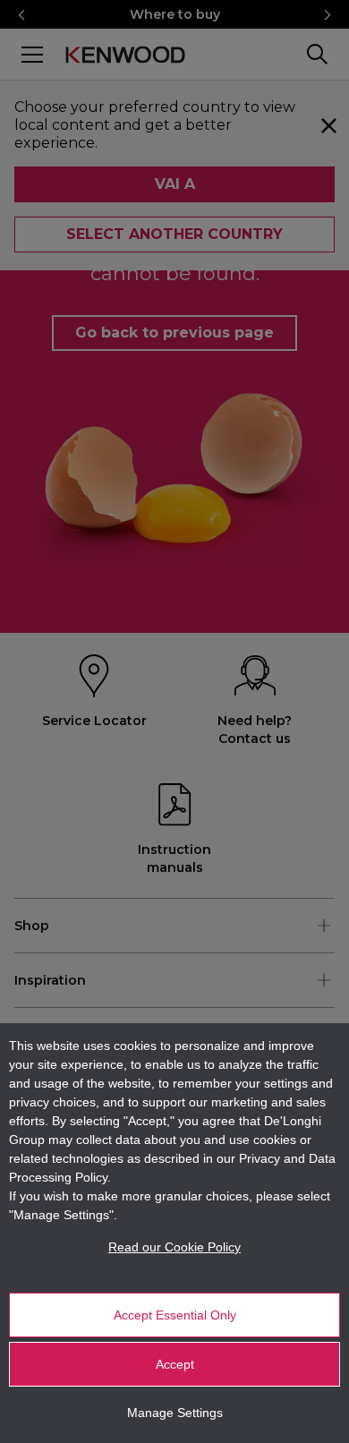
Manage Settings (175, 1412)
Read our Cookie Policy (174, 1247)
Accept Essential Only (175, 1315)
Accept (175, 1364)
